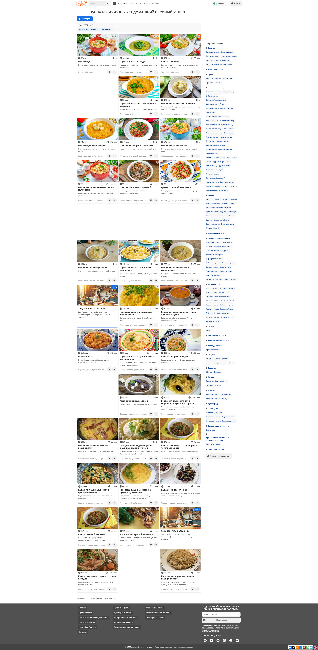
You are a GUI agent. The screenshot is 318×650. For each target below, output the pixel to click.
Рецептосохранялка (126, 3)
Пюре (208, 330)
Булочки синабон (227, 224)
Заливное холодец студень (216, 363)
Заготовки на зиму (216, 88)
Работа (147, 3)
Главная (82, 608)
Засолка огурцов (212, 162)
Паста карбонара (226, 309)
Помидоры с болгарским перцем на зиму (221, 157)
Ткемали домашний (213, 385)
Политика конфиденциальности (93, 617)
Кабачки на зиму (226, 108)
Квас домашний (225, 394)
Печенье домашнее (229, 199)
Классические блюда (217, 233)
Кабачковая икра (212, 108)
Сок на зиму (210, 112)
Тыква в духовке (230, 279)
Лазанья (209, 309)
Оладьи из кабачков (221, 220)
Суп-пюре (209, 83)
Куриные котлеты (227, 317)
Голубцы (222, 293)
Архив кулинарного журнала (127, 627)
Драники (209, 220)
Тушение (209, 250)
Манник (209, 228)
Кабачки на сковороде (214, 255)
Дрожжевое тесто (212, 350)
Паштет (231, 363)
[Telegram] (311, 647)
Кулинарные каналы (155, 617)
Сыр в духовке (225, 267)
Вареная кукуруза (213, 444)
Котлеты (215, 288)
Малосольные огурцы (214, 133)
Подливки (210, 381)
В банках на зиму (212, 96)
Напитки (211, 390)
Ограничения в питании (218, 426)
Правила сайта (85, 613)
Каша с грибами (105, 29)
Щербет (209, 372)
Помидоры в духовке (214, 279)
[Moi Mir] (300, 647)
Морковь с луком (228, 417)
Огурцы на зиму (228, 92)
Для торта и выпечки (217, 336)
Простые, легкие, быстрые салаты (219, 64)
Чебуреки (223, 305)
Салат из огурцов (212, 52)
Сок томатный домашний (215, 178)
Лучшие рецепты (121, 608)
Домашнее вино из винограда (217, 399)
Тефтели (209, 313)
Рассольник (216, 78)
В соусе (209, 246)
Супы (210, 74)
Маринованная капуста (214, 170)
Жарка (218, 242)
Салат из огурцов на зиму (216, 145)
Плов (208, 293)
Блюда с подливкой (221, 313)
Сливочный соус (221, 381)
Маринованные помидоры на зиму (219, 149)
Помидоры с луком (213, 417)
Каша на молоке (212, 301)
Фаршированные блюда (222, 246)
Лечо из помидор (212, 174)
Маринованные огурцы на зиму (217, 116)
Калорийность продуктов (125, 617)
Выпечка (212, 195)
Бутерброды (213, 404)
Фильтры (86, 19)
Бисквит (209, 216)
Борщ (208, 78)
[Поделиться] (316, 648)
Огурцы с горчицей (230, 186)
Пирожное (217, 372)
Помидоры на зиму (213, 92)
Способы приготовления (219, 238)
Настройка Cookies (87, 627)
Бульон (225, 78)
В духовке (210, 242)
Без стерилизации (213, 125)
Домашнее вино (212, 394)
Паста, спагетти (212, 305)
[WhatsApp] (307, 647)
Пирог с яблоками (216, 449)
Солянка (218, 83)
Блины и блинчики (213, 203)
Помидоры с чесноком (214, 413)
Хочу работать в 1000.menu (92, 308)
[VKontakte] (290, 647)
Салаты (211, 48)
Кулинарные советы (123, 613)
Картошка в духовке (221, 250)
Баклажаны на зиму (213, 129)
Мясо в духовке (226, 271)
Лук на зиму (210, 141)
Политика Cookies (87, 622)
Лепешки (232, 216)
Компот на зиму (228, 121)
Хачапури (232, 212)
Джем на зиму (229, 133)
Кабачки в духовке (213, 263)
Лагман (209, 321)
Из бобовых (83, 29)
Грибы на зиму (211, 166)
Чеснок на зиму (212, 137)
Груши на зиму (224, 166)
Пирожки (224, 203)
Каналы (139, 3)
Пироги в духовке (220, 212)
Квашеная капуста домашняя (217, 190)
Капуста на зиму (225, 137)
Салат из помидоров (222, 60)
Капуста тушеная (212, 317)
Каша (208, 288)
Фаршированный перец (214, 259)
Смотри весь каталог (219, 456)
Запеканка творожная (222, 297)
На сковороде (227, 242)
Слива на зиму (228, 129)
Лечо (222, 104)
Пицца (216, 309)
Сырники (227, 208)
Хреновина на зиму (227, 182)
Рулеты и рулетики (221, 359)
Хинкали (209, 297)
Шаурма (209, 359)
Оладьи (232, 203)
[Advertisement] (222, 24)
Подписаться (222, 620)
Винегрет (209, 60)
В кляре (216, 321)
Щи (231, 78)
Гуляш (230, 305)
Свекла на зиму (212, 153)
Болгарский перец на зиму (216, 100)
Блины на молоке (220, 216)
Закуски (211, 355)
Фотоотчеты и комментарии (158, 613)
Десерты (212, 368)
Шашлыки (223, 288)
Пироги (208, 199)
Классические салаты (228, 56)
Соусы (211, 377)
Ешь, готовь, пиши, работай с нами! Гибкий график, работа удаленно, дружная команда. (95, 314)
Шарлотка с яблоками (214, 208)
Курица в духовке (228, 263)
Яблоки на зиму (227, 125)
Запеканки (232, 288)
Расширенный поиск (155, 608)
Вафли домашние (213, 224)
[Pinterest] (304, 647)
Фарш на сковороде (213, 275)
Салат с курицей (227, 52)
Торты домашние (215, 70)
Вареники (230, 301)
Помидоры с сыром (213, 421)
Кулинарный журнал (123, 622)
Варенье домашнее (213, 121)
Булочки (209, 212)
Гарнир (211, 326)
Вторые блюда (214, 284)
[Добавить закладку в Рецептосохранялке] (109, 72)
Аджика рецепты (212, 182)
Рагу (228, 293)
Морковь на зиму (223, 141)
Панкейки (216, 228)
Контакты (83, 632)
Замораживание (212, 267)
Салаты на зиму (212, 104)
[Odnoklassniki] (297, 647)
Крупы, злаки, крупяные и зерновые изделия (217, 439)
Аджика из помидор (213, 186)
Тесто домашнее (215, 346)
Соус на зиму (225, 162)
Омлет (222, 301)
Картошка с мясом (229, 421)
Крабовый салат (212, 56)
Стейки (214, 293)
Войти (237, 3)
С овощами (213, 409)
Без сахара (210, 430)
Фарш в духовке (212, 271)
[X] (293, 647)
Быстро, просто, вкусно (218, 341)
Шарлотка (216, 199)
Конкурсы (156, 3)
